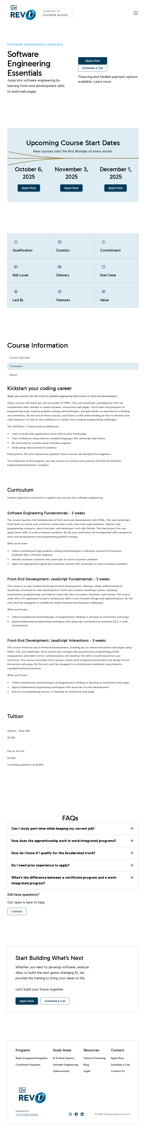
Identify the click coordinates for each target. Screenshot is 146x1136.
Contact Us (118, 1071)
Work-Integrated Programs (31, 1058)
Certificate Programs (27, 1064)
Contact (16, 911)
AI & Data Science (63, 1058)
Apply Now (92, 60)
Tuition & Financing (95, 1058)
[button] (135, 13)
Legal (87, 1071)
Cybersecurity (61, 1071)
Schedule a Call (92, 68)
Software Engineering (65, 1064)
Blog (86, 1064)
